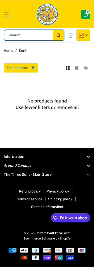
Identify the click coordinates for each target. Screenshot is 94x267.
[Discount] (83, 35)
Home (8, 50)
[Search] (58, 35)
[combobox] (34, 35)
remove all (67, 107)
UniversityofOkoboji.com (53, 233)
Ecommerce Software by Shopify (47, 238)
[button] (7, 14)
